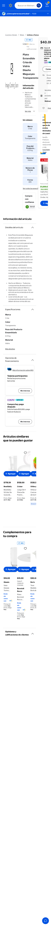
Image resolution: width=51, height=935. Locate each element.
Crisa (25, 44)
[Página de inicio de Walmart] (10, 5)
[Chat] (45, 920)
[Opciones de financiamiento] (32, 359)
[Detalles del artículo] (32, 227)
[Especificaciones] (32, 309)
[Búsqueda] (39, 5)
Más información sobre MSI (22, 370)
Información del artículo (17, 218)
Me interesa (25, 391)
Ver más (28, 111)
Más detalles (10, 349)
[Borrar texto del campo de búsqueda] (35, 5)
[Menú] (4, 5)
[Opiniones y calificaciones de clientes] (32, 633)
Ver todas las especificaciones (34, 188)
